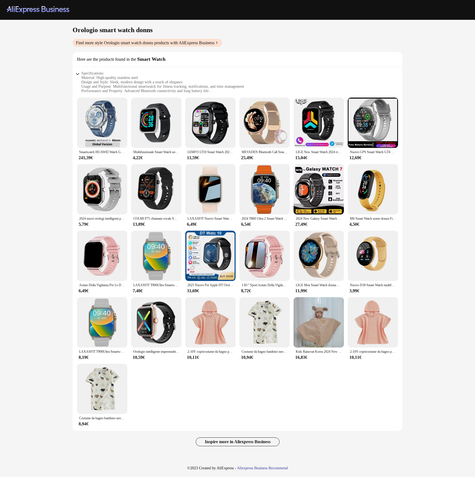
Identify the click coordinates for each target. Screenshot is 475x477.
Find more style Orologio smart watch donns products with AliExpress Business (145, 42)
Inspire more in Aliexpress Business (237, 441)
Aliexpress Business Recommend (262, 468)
